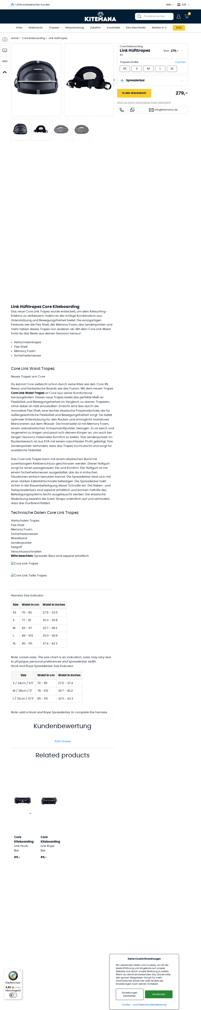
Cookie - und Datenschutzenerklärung (144, 1005)
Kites (19, 27)
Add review (63, 741)
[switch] (13, 995)
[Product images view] (4, 39)
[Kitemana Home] (100, 16)
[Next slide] (114, 80)
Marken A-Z (159, 27)
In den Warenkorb (134, 93)
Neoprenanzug (74, 27)
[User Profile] (178, 16)
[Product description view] (4, 50)
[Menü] (19, 971)
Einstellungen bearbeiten (129, 994)
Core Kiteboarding (34, 38)
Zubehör (95, 27)
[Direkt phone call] (121, 110)
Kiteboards (36, 27)
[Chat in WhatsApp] (132, 110)
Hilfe (168, 5)
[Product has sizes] (4, 61)
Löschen (180, 62)
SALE (179, 27)
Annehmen (158, 994)
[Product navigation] (4, 72)
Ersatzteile (113, 27)
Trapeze (54, 27)
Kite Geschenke (136, 27)
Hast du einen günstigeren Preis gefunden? (144, 102)
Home (14, 38)
